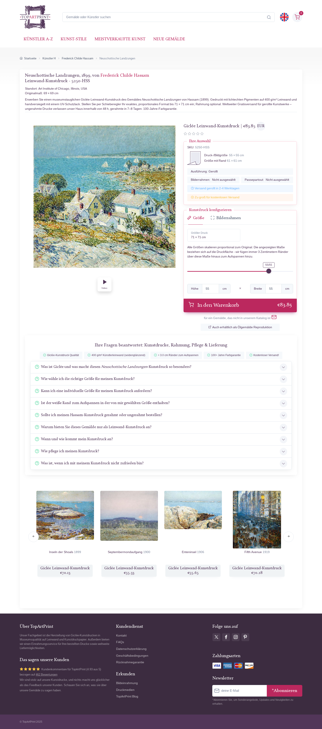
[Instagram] (236, 637)
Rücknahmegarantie (130, 662)
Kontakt (121, 635)
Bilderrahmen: (213, 180)
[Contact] (274, 318)
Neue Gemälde (169, 39)
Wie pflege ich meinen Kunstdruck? (70, 451)
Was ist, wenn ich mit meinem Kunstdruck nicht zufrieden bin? (92, 463)
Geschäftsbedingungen (132, 656)
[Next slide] (288, 537)
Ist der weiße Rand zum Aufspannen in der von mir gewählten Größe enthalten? (105, 403)
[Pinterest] (245, 637)
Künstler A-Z (38, 39)
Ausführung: (204, 171)
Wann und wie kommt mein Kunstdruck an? (77, 439)
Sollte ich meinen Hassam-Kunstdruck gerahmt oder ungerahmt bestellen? (101, 415)
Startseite (30, 58)
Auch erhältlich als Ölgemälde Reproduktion (242, 327)
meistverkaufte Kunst (120, 39)
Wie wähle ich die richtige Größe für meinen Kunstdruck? (87, 379)
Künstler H (49, 58)
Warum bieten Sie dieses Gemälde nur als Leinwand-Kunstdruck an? (96, 427)
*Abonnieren (284, 690)
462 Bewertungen (46, 674)
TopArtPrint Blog (127, 696)
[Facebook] (226, 637)
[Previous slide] (33, 537)
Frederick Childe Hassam (77, 58)
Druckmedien (125, 690)
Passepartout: (267, 180)
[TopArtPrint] (35, 17)
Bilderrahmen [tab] (228, 218)
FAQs (120, 642)
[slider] (268, 271)
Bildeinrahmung (127, 683)
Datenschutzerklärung (131, 649)
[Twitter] (216, 637)
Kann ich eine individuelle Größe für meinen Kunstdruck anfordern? (96, 391)
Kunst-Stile (74, 39)
